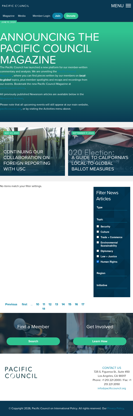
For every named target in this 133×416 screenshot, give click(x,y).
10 (37, 304)
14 (63, 304)
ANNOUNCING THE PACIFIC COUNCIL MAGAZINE (49, 48)
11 (44, 304)
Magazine (9, 16)
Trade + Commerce (111, 237)
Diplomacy (107, 250)
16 (76, 304)
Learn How (99, 341)
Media (21, 16)
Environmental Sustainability (109, 244)
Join (57, 16)
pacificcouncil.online (12, 88)
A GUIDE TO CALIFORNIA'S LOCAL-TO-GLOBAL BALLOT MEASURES (100, 163)
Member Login (41, 16)
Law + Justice (109, 256)
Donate (71, 16)
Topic (100, 219)
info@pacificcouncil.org (112, 388)
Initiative (102, 285)
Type (100, 207)
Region (101, 273)
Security (105, 226)
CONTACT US (111, 367)
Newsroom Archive (11, 98)
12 (50, 304)
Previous (11, 304)
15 (69, 304)
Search (33, 341)
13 (56, 304)
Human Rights (109, 261)
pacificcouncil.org (10, 109)
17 (82, 304)
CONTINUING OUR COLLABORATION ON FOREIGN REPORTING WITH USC (26, 160)
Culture (105, 231)
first (24, 304)
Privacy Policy (115, 408)
